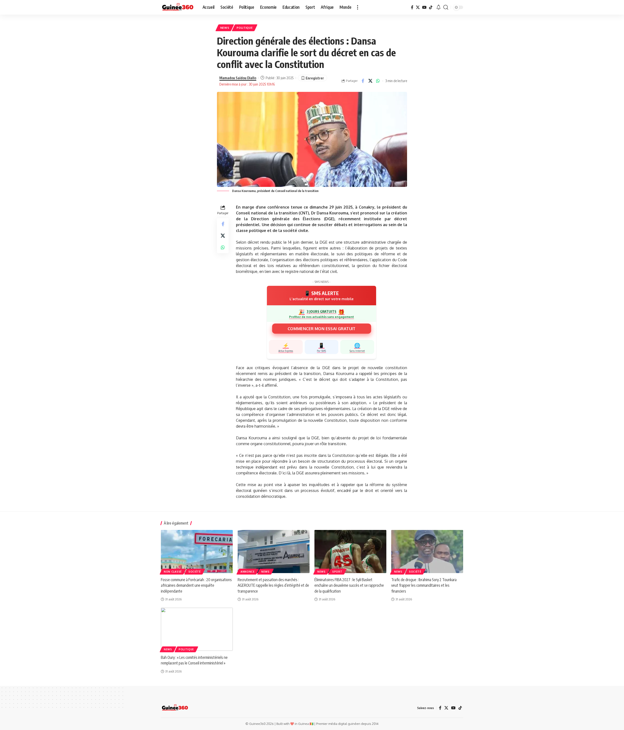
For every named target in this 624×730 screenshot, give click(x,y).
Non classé (173, 571)
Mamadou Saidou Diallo (237, 78)
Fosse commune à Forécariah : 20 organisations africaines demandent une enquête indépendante (196, 585)
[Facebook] (412, 7)
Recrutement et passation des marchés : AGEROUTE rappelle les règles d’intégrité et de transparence (273, 585)
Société (194, 571)
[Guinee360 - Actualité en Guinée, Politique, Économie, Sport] (178, 7)
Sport (337, 571)
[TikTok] (431, 7)
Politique (245, 27)
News (224, 27)
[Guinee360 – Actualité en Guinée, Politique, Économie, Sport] (175, 708)
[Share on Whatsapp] (377, 81)
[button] (357, 7)
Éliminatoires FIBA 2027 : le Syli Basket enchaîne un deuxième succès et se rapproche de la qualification (349, 585)
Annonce (248, 571)
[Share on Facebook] (362, 81)
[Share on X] (370, 81)
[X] (418, 7)
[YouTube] (424, 7)
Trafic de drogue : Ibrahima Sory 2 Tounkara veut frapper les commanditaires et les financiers (424, 585)
